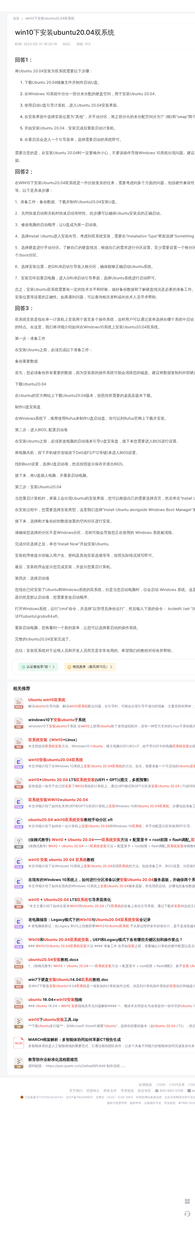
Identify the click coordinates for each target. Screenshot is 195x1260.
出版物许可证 (152, 1103)
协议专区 (144, 1091)
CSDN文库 (177, 1085)
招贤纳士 (93, 1091)
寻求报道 (127, 1091)
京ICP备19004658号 (79, 1097)
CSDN (161, 1085)
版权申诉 (135, 1103)
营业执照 (170, 1103)
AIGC (67, 44)
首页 (16, 18)
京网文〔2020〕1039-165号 (114, 1097)
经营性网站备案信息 (149, 1097)
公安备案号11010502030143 (43, 1097)
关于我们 (76, 1091)
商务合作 (110, 1091)
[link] (16, 18)
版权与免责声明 (117, 1103)
